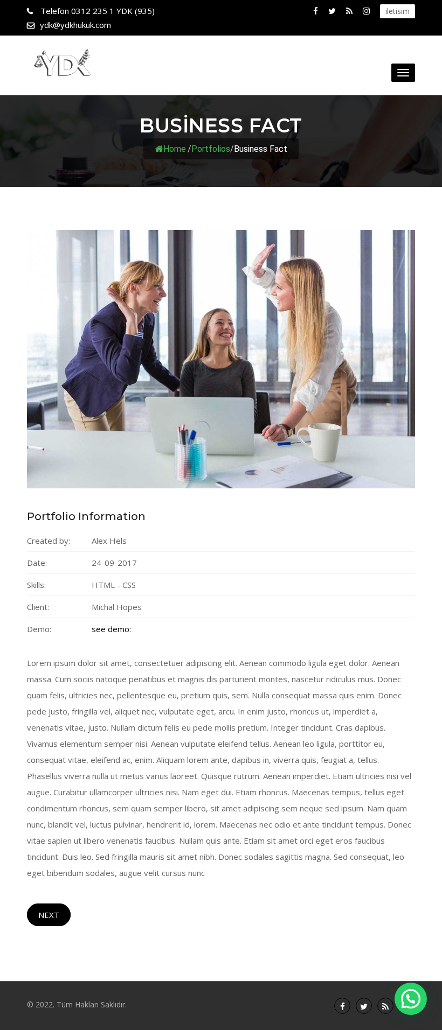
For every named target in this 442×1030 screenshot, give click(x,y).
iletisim (397, 11)
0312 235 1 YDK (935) (97, 10)
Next (48, 914)
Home (174, 149)
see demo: (111, 628)
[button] (411, 999)
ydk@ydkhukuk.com (75, 24)
